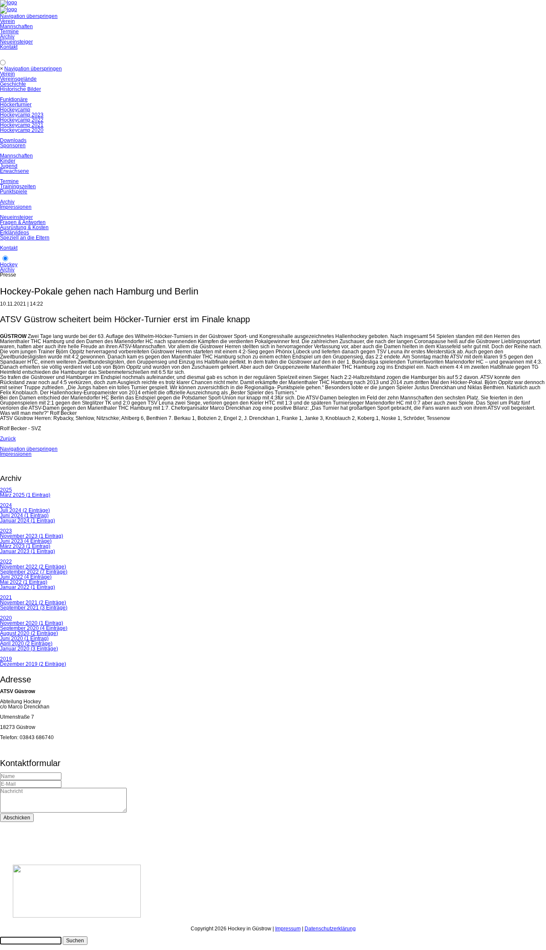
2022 (6, 562)
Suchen (75, 941)
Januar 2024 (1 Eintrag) (27, 521)
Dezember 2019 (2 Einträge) (33, 664)
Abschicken (16, 818)
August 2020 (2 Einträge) (29, 633)
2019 (6, 659)
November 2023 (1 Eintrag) (31, 536)
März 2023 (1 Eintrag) (25, 546)
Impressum (288, 929)
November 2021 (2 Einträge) (33, 603)
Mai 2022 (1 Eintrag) (23, 582)
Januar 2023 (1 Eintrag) (27, 551)
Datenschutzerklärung (330, 929)
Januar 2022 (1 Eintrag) (27, 587)
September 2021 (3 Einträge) (33, 608)
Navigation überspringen (29, 16)
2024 (6, 505)
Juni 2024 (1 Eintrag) (24, 516)
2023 (6, 531)
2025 (6, 490)
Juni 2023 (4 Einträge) (26, 541)
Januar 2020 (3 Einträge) (29, 649)
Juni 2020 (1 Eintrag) (24, 638)
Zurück (8, 439)
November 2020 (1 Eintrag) (31, 623)
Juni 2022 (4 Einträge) (26, 577)
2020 (6, 618)
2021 (6, 597)
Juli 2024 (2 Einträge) (25, 510)
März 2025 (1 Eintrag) (25, 495)
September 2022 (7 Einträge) (33, 572)
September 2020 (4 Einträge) (33, 628)
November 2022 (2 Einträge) (33, 567)
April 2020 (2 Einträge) (26, 644)
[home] (8, 9)
